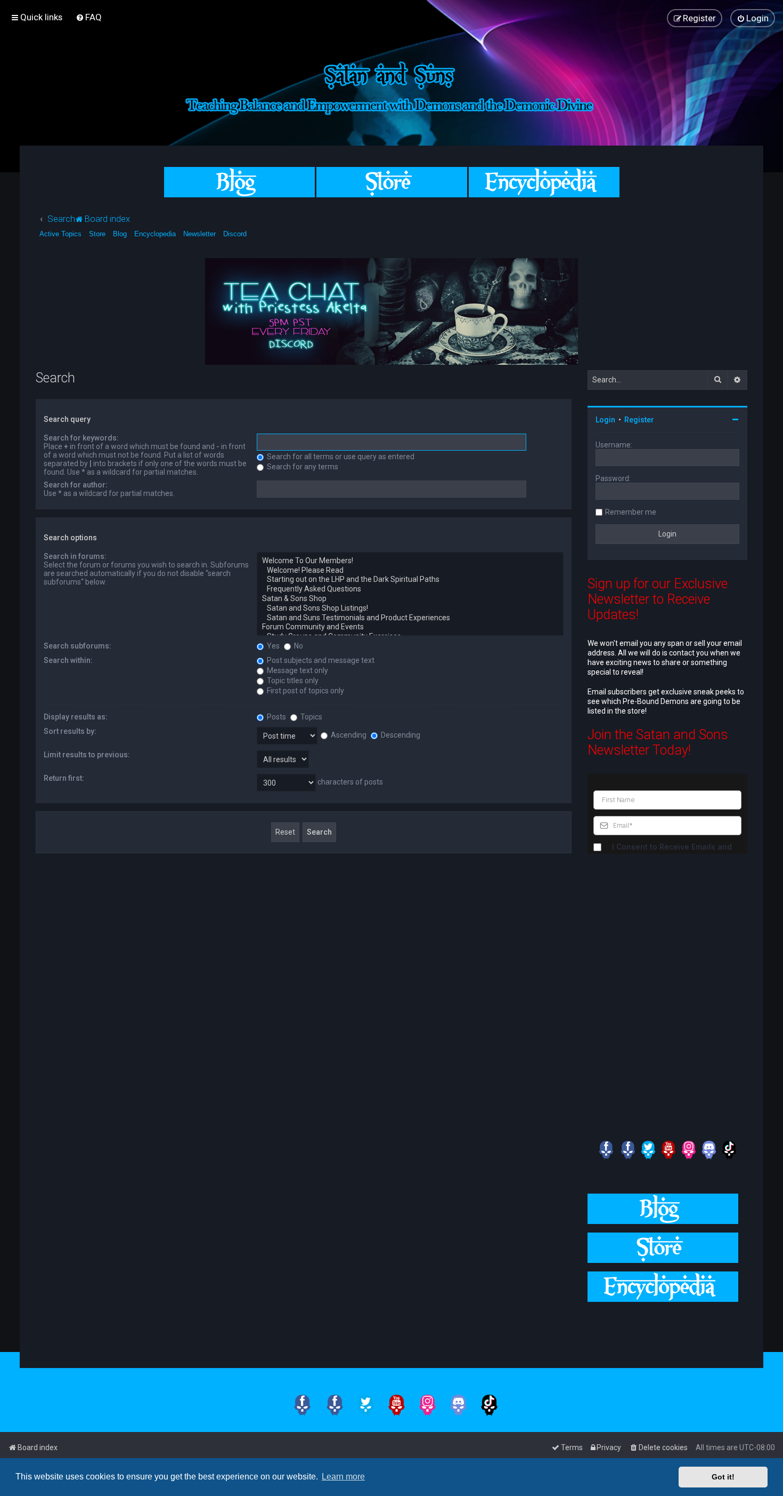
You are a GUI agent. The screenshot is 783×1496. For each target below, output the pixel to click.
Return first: (64, 778)
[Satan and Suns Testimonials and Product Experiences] (410, 618)
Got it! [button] (723, 1477)
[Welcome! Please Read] (410, 570)
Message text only (296, 670)
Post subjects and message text (319, 660)
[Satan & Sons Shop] (410, 599)
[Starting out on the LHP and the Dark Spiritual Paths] (410, 580)
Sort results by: (70, 731)
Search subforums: (77, 646)
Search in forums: (75, 556)
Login (605, 419)
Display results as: (76, 717)
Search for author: (76, 485)
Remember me (630, 512)
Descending (399, 735)
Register (639, 419)
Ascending (347, 735)
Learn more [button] (343, 1476)
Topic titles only (292, 680)
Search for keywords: (81, 438)
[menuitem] (88, 17)
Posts (275, 717)
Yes (272, 646)
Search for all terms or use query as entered (339, 456)
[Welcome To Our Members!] (410, 561)
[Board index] (391, 86)
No (297, 646)
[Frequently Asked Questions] (410, 589)
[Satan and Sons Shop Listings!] (410, 608)
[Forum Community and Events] (410, 627)
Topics (310, 717)
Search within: (68, 660)
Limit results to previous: (87, 754)
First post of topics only (304, 690)
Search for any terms (301, 466)
